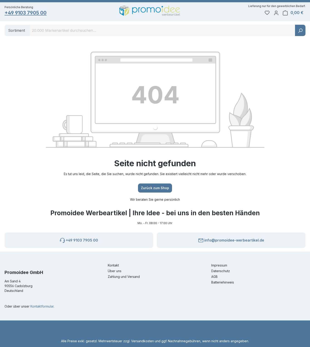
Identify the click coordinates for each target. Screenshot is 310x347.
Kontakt (113, 265)
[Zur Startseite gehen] (149, 11)
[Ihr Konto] (276, 12)
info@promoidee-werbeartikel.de (233, 240)
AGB (214, 277)
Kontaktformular (42, 306)
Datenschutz (220, 271)
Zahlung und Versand (124, 277)
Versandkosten (142, 341)
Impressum (219, 265)
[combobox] (162, 30)
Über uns (114, 271)
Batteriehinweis (222, 282)
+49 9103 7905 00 (26, 13)
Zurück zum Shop (155, 188)
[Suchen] (300, 30)
